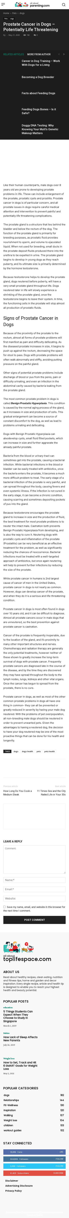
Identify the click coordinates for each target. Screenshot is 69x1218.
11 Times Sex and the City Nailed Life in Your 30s (51, 793)
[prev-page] (59, 54)
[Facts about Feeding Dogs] (11, 97)
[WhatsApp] (42, 42)
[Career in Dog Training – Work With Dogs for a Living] (11, 65)
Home (6, 13)
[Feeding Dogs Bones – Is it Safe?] (11, 113)
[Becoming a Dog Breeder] (11, 81)
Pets (14, 13)
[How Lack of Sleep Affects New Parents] (53, 1042)
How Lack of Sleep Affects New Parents (20, 1038)
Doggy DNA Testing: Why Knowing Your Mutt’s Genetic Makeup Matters (40, 129)
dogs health (27, 751)
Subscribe (58, 1173)
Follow (59, 1159)
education (8, 1007)
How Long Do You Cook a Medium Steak (17, 793)
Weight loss (9, 1058)
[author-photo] (34, 823)
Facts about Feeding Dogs (38, 93)
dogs (22, 13)
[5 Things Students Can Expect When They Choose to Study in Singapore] (53, 1016)
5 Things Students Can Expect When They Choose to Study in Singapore (18, 1016)
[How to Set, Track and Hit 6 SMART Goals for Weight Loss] (53, 1067)
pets (39, 751)
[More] (49, 42)
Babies (6, 1033)
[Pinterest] (34, 42)
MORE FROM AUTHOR (39, 54)
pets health (49, 751)
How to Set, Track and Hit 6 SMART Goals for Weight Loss (20, 1066)
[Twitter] (26, 42)
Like (61, 1152)
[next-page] (64, 54)
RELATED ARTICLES (13, 54)
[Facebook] (19, 42)
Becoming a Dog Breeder (38, 77)
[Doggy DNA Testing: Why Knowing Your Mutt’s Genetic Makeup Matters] (11, 129)
